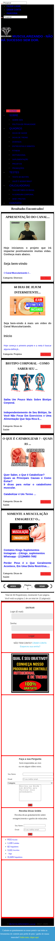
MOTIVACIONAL (19, 155)
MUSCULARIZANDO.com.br (22, 924)
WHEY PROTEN (18, 199)
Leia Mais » (45, 278)
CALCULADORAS (19, 185)
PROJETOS (17, 164)
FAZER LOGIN (13, 6)
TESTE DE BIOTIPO (20, 177)
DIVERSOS (16, 142)
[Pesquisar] (2, 3)
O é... (17, 273)
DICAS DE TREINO (20, 137)
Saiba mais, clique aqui (29, 937)
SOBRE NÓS (17, 120)
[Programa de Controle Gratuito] (30, 692)
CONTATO (15, 203)
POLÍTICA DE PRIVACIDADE (24, 124)
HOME (13, 110)
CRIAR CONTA (14, 10)
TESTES (14, 172)
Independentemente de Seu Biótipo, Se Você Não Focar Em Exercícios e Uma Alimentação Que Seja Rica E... (27, 415)
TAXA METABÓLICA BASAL (23, 190)
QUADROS (15, 128)
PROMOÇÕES (18, 168)
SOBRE (13, 115)
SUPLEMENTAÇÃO (20, 159)
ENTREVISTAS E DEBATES (23, 146)
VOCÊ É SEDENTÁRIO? (22, 181)
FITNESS (16, 151)
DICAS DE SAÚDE (19, 133)
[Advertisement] (27, 75)
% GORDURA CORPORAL (23, 194)
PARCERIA (12, 13)
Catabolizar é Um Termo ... (20, 494)
